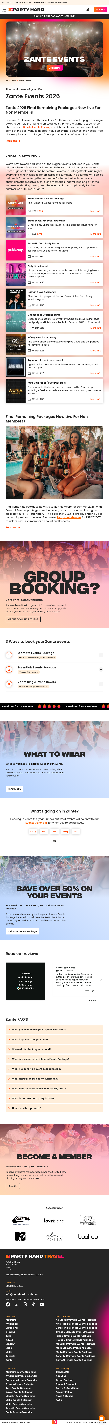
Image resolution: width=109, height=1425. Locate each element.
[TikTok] (33, 1304)
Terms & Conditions (67, 1388)
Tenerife (10, 1356)
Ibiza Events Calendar (18, 1388)
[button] (49, 979)
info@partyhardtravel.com (21, 1294)
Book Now (100, 9)
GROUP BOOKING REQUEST (23, 619)
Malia (9, 1348)
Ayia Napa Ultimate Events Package (76, 1324)
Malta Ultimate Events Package (74, 1352)
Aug (65, 831)
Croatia (10, 1332)
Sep (75, 831)
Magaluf (10, 1344)
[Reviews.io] (27, 3)
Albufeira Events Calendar (21, 1372)
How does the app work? (26, 1108)
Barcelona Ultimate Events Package (76, 1327)
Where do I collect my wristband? (31, 1049)
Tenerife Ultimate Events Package (75, 1356)
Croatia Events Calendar (20, 1384)
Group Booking (64, 1380)
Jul (54, 831)
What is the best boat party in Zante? (34, 1098)
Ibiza (8, 1336)
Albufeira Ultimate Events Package (76, 1320)
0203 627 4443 (14, 1286)
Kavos (9, 1340)
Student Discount (66, 1384)
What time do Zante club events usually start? (39, 1088)
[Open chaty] (102, 1418)
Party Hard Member (69, 517)
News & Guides (64, 1396)
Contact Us (62, 1372)
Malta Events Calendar (19, 1404)
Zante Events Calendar (19, 1412)
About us (61, 1376)
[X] (16, 1304)
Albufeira (11, 1320)
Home (8, 80)
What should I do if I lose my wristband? (35, 1078)
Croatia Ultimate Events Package (75, 1332)
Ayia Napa (12, 1324)
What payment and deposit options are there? (39, 1029)
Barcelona (12, 1327)
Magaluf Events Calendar (20, 1396)
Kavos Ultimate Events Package (74, 1340)
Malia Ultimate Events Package (74, 1348)
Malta (9, 1352)
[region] (75, 979)
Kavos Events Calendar (19, 1392)
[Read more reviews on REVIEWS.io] (25, 989)
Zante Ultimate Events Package (74, 1360)
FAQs (59, 1400)
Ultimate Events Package (36, 127)
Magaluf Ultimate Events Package (75, 1344)
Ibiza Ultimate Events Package (73, 1336)
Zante (13, 80)
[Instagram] (25, 1304)
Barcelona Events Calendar (21, 1380)
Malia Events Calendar (19, 1400)
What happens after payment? (30, 1039)
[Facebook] (8, 1304)
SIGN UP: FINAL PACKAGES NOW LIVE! (54, 16)
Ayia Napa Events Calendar (21, 1376)
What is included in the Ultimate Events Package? (40, 1059)
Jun (43, 831)
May (33, 831)
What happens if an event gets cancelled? (36, 1069)
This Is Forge (100, 1422)
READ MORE (14, 789)
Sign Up (13, 1186)
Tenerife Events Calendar (20, 1408)
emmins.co (86, 1422)
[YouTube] (42, 1304)
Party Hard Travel (26, 9)
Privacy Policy (64, 1392)
